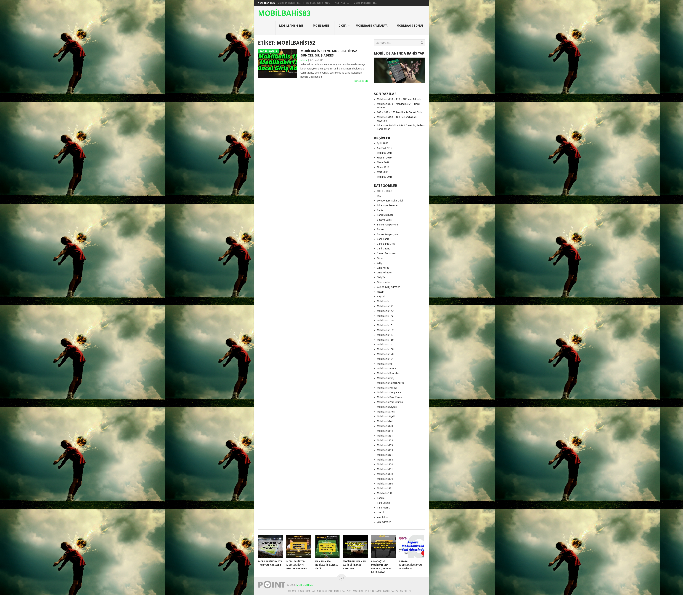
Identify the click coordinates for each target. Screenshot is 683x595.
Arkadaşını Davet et (387, 205)
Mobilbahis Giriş (291, 25)
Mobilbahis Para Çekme (389, 397)
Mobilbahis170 (385, 464)
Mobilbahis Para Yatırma (390, 402)
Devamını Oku (361, 81)
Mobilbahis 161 (385, 344)
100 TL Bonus (384, 191)
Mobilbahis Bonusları (388, 373)
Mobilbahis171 (385, 469)
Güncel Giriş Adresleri (388, 287)
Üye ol (380, 512)
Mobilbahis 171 (385, 358)
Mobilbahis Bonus (410, 25)
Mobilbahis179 (385, 478)
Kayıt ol (381, 296)
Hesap (380, 291)
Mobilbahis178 (385, 474)
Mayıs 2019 (383, 162)
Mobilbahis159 (385, 450)
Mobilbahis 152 (385, 330)
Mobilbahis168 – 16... (365, 3)
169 (379, 195)
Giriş (379, 263)
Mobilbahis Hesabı (387, 387)
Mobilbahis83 (284, 13)
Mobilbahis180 (385, 483)
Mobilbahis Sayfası (387, 406)
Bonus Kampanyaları (388, 234)
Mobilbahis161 (385, 454)
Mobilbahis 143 (385, 315)
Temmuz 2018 (385, 176)
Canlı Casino (383, 248)
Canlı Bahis (383, 239)
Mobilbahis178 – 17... (289, 3)
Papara (381, 498)
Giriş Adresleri (384, 272)
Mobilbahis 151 (385, 325)
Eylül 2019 (382, 143)
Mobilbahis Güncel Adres (390, 382)
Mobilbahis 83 (384, 363)
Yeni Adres (382, 517)
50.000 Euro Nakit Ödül (390, 200)
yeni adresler (384, 522)
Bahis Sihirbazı (385, 215)
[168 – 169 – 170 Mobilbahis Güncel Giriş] (327, 546)
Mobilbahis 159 (385, 339)
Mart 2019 (382, 172)
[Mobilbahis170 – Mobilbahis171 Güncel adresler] (298, 546)
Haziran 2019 (384, 157)
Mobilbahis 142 (385, 310)
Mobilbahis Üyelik (386, 416)
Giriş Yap (381, 277)
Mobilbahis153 (385, 445)
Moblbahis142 (384, 493)
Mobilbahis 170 (385, 354)
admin (303, 60)
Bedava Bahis (384, 219)
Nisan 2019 (383, 167)
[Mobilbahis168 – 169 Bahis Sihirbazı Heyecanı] (355, 546)
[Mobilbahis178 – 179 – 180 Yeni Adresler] (270, 546)
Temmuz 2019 (385, 152)
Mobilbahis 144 (385, 320)
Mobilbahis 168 (385, 349)
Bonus (380, 229)
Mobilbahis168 (385, 459)
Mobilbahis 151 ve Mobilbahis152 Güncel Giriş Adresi (328, 53)
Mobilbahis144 (385, 430)
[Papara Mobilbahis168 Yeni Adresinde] (411, 546)
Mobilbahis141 (385, 421)
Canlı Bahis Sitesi (386, 243)
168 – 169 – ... (342, 3)
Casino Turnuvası (386, 253)
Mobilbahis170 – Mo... (318, 3)
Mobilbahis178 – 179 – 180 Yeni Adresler (399, 99)
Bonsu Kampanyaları (388, 224)
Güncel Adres (384, 282)
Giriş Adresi (383, 267)
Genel (380, 258)
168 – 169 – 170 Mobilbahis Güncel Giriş (399, 112)
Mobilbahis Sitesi (386, 411)
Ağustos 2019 (384, 148)
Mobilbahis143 (385, 426)
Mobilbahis (321, 25)
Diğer (342, 25)
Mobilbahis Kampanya (371, 25)
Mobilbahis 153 (385, 334)
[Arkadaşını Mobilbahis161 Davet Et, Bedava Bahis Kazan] (383, 546)
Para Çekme (383, 502)
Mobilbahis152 (385, 440)
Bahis (380, 210)
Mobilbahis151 (385, 435)
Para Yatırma (383, 507)
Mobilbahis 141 (385, 306)
